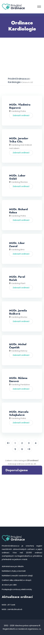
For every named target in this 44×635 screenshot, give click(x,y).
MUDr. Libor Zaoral (17, 244)
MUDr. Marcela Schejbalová (18, 413)
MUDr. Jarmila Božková (18, 312)
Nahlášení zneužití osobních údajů (17, 575)
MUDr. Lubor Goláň (17, 177)
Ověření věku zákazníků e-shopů (16, 580)
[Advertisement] (22, 56)
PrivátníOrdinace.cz (18, 78)
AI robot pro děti (9, 584)
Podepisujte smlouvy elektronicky (17, 589)
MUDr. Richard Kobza (18, 211)
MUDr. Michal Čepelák (17, 346)
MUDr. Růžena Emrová (18, 379)
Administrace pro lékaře (13, 566)
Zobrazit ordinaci (21, 115)
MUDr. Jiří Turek (8, 604)
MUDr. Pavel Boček (17, 278)
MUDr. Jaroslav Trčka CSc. (18, 140)
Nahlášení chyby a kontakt (14, 571)
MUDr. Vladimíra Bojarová (19, 106)
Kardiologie (14, 82)
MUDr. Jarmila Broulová (12, 609)
